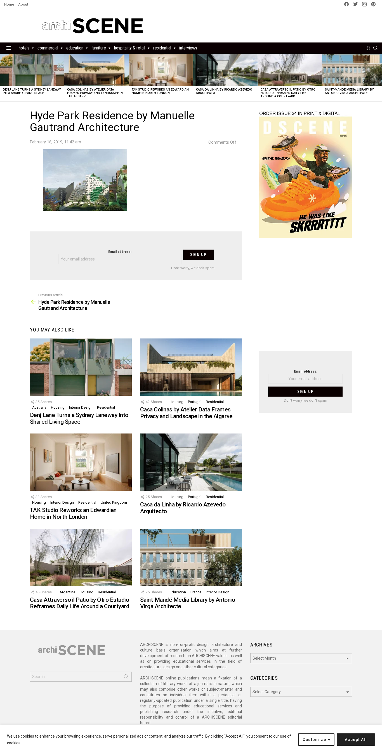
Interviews (188, 48)
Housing (58, 407)
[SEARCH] (375, 48)
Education (74, 48)
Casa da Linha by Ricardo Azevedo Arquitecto (224, 91)
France (195, 592)
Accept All (356, 739)
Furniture (98, 48)
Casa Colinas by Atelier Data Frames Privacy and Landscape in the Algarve (95, 93)
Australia (39, 407)
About (23, 4)
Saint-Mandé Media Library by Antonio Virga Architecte (349, 91)
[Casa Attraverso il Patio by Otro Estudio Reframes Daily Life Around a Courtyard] (290, 70)
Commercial (47, 48)
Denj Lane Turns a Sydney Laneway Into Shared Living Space (32, 91)
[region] (191, 738)
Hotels (24, 48)
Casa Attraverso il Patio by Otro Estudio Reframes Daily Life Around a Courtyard (288, 93)
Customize (314, 739)
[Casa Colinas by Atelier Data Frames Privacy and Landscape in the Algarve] (96, 70)
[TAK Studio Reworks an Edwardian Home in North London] (161, 70)
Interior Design (81, 407)
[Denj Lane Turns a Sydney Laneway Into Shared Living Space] (32, 70)
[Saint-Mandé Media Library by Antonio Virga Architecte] (191, 557)
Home (9, 4)
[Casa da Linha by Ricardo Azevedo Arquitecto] (225, 70)
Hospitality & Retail (129, 48)
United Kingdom (114, 502)
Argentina (67, 592)
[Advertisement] (305, 298)
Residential (162, 48)
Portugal (194, 402)
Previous (3, 77)
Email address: (119, 252)
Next (379, 77)
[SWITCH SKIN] (368, 48)
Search (126, 678)
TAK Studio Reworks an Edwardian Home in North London (160, 91)
